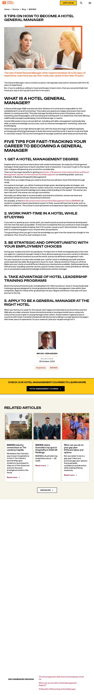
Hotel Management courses (44, 389)
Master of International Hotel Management (36, 174)
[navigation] (89, 3)
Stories (15, 9)
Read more (12, 477)
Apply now (68, 3)
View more (45, 490)
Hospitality (41, 368)
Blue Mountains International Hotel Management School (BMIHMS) (51, 201)
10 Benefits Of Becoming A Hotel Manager (57, 689)
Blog (24, 9)
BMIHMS (32, 9)
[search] (81, 3)
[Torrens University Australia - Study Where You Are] (8, 3)
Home (7, 9)
